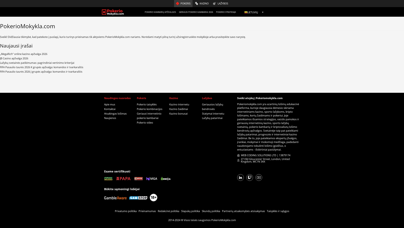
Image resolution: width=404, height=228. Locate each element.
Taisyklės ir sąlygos (278, 211)
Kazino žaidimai (178, 109)
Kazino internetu (179, 104)
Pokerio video (145, 122)
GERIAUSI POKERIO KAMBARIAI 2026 (196, 12)
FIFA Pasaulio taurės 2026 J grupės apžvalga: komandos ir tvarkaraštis (41, 71)
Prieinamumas (147, 211)
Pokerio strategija (226, 12)
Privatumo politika (126, 211)
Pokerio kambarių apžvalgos (160, 12)
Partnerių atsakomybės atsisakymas (243, 211)
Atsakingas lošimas (115, 113)
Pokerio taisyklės (147, 104)
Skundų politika (211, 211)
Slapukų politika (190, 211)
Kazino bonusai (178, 113)
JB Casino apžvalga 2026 (14, 58)
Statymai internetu (213, 113)
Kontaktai (110, 109)
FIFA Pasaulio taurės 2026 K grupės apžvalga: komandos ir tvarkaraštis (41, 67)
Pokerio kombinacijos (149, 109)
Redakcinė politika (168, 211)
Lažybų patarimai (212, 118)
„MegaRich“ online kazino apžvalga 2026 (23, 54)
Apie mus (109, 104)
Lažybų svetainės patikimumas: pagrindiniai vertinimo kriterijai (37, 63)
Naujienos (110, 118)
